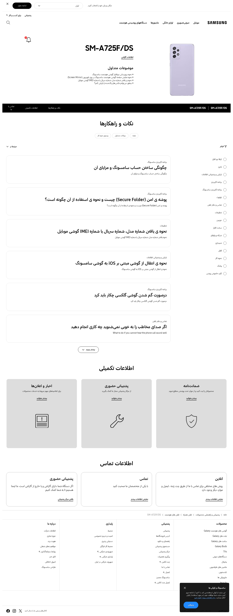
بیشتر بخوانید (191, 398)
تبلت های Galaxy (220, 536)
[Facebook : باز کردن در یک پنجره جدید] (8, 611)
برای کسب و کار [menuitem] (15, 15)
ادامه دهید (22, 5)
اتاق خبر (52, 556)
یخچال (224, 562)
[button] (88, 170)
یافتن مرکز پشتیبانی (65, 499)
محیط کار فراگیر (106, 546)
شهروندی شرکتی (106, 551)
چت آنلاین (165, 562)
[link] (29, 40)
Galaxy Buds (221, 546)
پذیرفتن (191, 605)
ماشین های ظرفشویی (218, 567)
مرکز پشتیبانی (164, 551)
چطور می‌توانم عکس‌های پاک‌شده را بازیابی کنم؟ (113, 83)
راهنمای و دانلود (163, 541)
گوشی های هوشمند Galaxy (215, 530)
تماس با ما (166, 567)
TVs (225, 551)
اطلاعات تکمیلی (31, 108)
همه (134, 136)
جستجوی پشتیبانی (162, 546)
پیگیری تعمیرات (164, 556)
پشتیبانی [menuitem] (28, 15)
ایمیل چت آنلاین (163, 582)
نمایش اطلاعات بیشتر (214, 499)
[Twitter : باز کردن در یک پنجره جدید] (20, 611)
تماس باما (11, 108)
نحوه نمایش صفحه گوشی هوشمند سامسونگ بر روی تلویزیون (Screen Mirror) (100, 77)
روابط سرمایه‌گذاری (48, 551)
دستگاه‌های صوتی (220, 556)
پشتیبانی (166, 530)
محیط (110, 530)
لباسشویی (223, 572)
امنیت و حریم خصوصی (103, 536)
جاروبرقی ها (222, 577)
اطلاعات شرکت (50, 530)
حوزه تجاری (51, 536)
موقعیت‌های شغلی (48, 546)
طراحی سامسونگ (49, 567)
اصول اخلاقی (50, 562)
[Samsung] (217, 22)
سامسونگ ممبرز (163, 577)
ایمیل (167, 572)
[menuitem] (196, 23)
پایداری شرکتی (107, 556)
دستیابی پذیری (107, 541)
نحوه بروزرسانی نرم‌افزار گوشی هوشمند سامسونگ (112, 74)
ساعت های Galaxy (219, 541)
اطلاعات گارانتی (127, 57)
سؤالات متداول (120, 136)
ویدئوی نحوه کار (102, 136)
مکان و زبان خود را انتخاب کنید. (100, 5)
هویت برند (52, 541)
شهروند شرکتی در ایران (104, 562)
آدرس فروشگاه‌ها (163, 536)
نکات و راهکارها (54, 108)
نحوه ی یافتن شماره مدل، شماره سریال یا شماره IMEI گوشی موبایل (105, 80)
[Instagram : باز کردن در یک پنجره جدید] (14, 611)
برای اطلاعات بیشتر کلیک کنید (204, 598)
